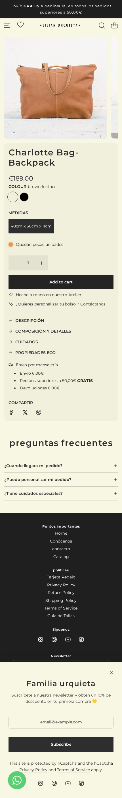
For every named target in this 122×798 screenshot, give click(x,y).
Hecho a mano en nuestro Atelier (48, 294)
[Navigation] (7, 25)
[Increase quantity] (41, 263)
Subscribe (61, 744)
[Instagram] (40, 639)
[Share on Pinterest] (38, 413)
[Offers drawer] (20, 24)
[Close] (111, 673)
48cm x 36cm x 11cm (31, 226)
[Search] (102, 25)
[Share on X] (25, 413)
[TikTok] (81, 639)
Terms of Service (73, 769)
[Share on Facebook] (11, 413)
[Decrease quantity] (15, 263)
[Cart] (114, 25)
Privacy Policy (33, 769)
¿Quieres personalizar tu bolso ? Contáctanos (61, 304)
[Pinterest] (54, 639)
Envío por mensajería (37, 364)
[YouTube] (68, 639)
